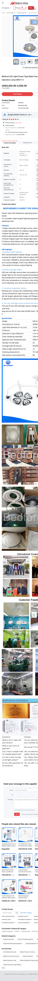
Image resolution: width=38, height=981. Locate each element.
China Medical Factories (9, 952)
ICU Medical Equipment (8, 922)
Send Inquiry (17, 94)
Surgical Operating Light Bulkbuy (12, 964)
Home (3, 12)
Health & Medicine (11, 12)
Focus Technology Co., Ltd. (22, 974)
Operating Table (6, 919)
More (3, 968)
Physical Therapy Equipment (25, 939)
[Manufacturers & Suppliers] (19, 3)
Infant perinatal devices (8, 916)
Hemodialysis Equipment (24, 919)
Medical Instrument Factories (11, 956)
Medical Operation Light (9, 960)
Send (17, 814)
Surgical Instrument (8, 939)
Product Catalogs (27, 912)
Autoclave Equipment (24, 922)
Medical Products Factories (27, 952)
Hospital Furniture (23, 916)
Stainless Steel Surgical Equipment (12, 943)
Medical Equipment (21, 12)
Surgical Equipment (33, 12)
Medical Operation (28, 956)
